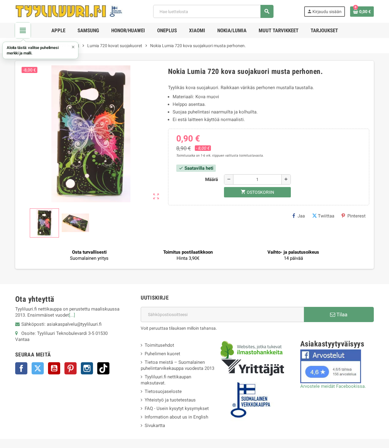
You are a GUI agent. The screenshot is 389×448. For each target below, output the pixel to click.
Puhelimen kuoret (162, 353)
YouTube (54, 368)
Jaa (301, 216)
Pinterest (356, 216)
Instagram (87, 368)
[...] (72, 315)
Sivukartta (155, 425)
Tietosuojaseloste (163, 391)
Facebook (21, 368)
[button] (40, 50)
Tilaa (341, 314)
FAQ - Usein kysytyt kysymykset (177, 408)
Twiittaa (326, 216)
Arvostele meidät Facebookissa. (333, 386)
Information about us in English (176, 417)
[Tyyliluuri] (69, 11)
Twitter (38, 368)
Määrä (211, 179)
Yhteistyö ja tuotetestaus (170, 400)
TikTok (103, 368)
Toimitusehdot (159, 345)
